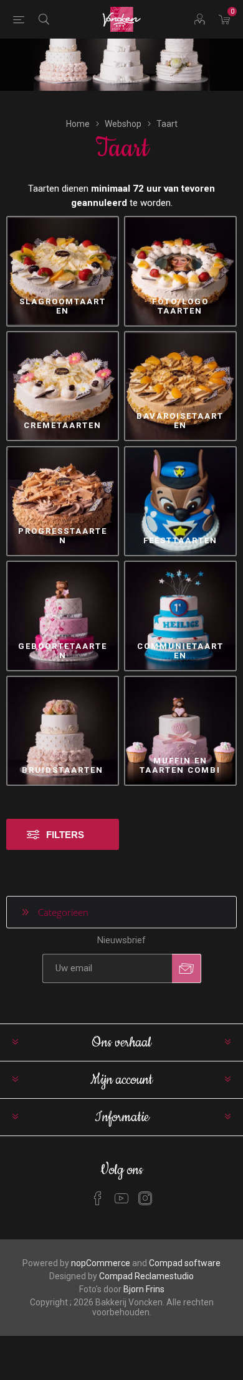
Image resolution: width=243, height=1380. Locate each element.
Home (78, 124)
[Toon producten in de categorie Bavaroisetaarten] (180, 386)
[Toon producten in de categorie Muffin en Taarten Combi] (180, 731)
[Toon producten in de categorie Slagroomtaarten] (62, 271)
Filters (65, 834)
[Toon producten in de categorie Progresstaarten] (62, 501)
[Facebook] (98, 1198)
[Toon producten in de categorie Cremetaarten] (62, 386)
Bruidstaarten (62, 770)
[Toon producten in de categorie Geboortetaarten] (62, 615)
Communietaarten (180, 650)
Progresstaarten (62, 535)
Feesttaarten (180, 540)
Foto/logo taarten (180, 306)
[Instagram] (145, 1198)
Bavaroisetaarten (180, 420)
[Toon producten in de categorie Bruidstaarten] (62, 731)
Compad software (185, 1263)
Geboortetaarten (62, 650)
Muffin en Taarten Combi (180, 765)
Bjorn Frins (143, 1289)
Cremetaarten (63, 425)
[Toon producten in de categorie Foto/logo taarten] (180, 271)
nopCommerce (100, 1263)
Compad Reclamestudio (146, 1276)
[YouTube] (121, 1198)
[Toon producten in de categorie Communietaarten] (180, 615)
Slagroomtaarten (62, 306)
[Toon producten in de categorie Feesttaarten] (180, 501)
